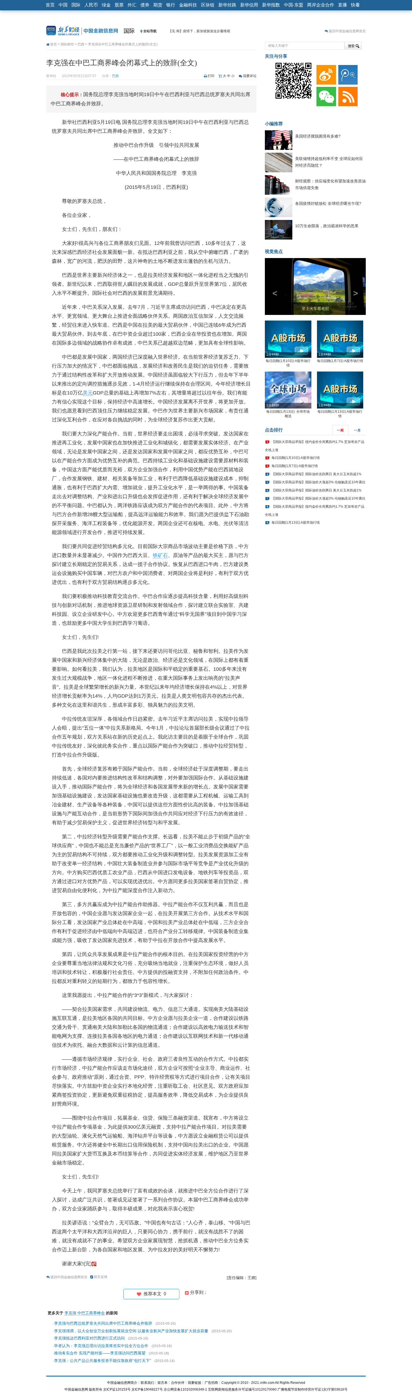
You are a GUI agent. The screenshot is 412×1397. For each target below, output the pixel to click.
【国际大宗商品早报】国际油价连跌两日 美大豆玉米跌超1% (317, 474)
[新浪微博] (325, 73)
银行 (170, 5)
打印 (211, 76)
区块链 (207, 5)
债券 (144, 5)
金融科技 (188, 5)
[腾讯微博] (347, 73)
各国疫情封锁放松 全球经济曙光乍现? (328, 203)
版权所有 (95, 1389)
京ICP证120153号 (117, 1389)
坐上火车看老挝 (315, 308)
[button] (272, 286)
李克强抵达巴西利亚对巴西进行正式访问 (89, 1338)
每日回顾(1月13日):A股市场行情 (296, 523)
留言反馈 (100, 1277)
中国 (63, 5)
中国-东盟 (293, 5)
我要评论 (249, 76)
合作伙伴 (177, 1383)
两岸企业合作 (320, 5)
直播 (342, 5)
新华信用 (249, 5)
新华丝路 (227, 5)
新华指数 (271, 5)
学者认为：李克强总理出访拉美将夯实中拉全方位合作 (101, 1345)
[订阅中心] (347, 95)
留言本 (163, 1383)
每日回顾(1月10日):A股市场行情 (296, 458)
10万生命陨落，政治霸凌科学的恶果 (326, 226)
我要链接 (194, 1383)
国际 (75, 5)
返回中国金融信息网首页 (347, 31)
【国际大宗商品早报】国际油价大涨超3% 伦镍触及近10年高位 (318, 482)
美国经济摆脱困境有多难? (318, 136)
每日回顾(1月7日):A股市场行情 (340, 361)
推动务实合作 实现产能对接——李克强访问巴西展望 (99, 1353)
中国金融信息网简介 (122, 1383)
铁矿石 (160, 555)
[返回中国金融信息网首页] (94, 1263)
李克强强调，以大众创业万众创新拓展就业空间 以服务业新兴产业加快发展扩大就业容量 (131, 1331)
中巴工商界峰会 (91, 1313)
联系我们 (147, 1383)
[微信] (325, 95)
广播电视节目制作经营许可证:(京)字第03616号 (312, 1389)
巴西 (81, 44)
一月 (357, 430)
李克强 (70, 1313)
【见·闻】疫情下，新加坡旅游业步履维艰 (199, 31)
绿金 (106, 5)
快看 (355, 5)
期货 (157, 5)
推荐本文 (153, 1293)
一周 (340, 430)
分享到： (198, 1292)
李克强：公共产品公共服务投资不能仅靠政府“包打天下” (102, 1360)
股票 (119, 5)
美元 (88, 393)
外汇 (132, 5)
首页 (50, 5)
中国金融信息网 (76, 1389)
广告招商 (211, 1383)
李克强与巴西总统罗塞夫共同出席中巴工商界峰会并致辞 (103, 1323)
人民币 (91, 5)
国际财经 (67, 44)
